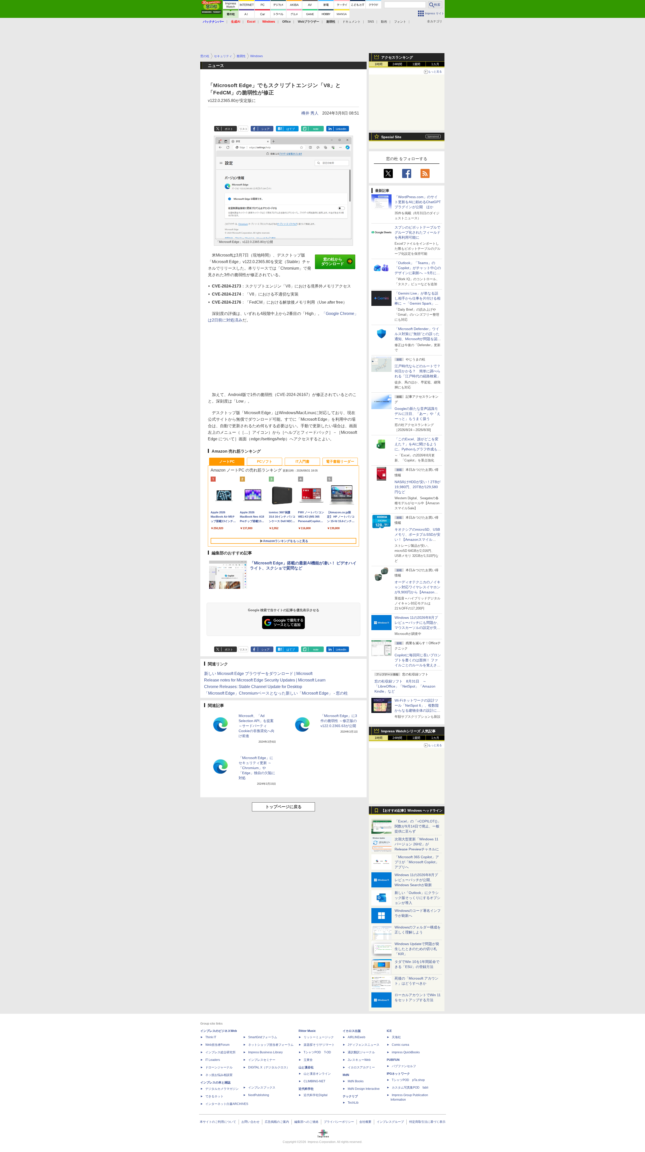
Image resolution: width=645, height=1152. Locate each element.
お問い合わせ (250, 1122)
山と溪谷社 (306, 1067)
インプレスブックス (261, 1087)
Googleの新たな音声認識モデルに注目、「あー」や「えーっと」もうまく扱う (417, 414)
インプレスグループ (390, 1122)
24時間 (397, 64)
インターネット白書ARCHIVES (226, 1104)
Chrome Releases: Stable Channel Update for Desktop (253, 687)
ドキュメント (351, 21)
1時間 (378, 64)
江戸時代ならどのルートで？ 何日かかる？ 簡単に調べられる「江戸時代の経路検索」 (419, 371)
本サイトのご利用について (218, 1122)
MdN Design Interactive (364, 1089)
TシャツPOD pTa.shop (408, 1080)
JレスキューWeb (359, 1060)
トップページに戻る (283, 807)
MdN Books (356, 1081)
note (315, 128)
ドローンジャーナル (219, 1067)
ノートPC (227, 461)
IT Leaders (212, 1060)
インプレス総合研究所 (220, 1052)
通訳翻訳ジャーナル (361, 1052)
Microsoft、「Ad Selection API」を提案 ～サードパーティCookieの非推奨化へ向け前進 (256, 726)
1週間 (416, 64)
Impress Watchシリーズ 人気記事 (408, 731)
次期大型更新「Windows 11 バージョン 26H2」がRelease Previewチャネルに (417, 844)
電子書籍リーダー (340, 461)
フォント (400, 21)
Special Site (391, 137)
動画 (384, 21)
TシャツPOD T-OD (317, 1052)
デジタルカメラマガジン (222, 1089)
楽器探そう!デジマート (319, 1045)
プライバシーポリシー (339, 1122)
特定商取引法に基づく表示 (427, 1122)
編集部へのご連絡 (306, 1122)
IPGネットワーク (398, 1073)
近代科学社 (306, 1089)
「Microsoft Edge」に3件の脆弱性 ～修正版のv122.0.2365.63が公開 (338, 721)
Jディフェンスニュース (363, 1045)
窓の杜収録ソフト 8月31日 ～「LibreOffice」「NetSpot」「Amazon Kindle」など (404, 686)
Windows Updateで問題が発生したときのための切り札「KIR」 (417, 949)
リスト (243, 128)
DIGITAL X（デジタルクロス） (268, 1067)
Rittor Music (307, 1031)
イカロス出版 (352, 1031)
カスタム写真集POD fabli (410, 1087)
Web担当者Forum (217, 1045)
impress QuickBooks (406, 1052)
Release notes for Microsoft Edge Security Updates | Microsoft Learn (265, 680)
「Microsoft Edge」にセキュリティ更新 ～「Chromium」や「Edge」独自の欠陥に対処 (257, 768)
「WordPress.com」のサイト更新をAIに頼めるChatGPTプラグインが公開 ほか (418, 202)
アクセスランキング (397, 57)
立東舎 (308, 1060)
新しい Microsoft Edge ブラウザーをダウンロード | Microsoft (258, 673)
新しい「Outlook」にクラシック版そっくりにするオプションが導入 (417, 898)
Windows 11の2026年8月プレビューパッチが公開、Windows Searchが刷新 (416, 880)
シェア (265, 128)
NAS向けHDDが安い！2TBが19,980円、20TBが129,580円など (417, 487)
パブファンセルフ (404, 1066)
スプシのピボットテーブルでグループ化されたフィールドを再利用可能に (417, 232)
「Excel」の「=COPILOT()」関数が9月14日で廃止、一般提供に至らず (418, 826)
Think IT (210, 1037)
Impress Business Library (265, 1052)
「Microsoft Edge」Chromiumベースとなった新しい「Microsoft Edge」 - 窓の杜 (276, 693)
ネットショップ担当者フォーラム (271, 1045)
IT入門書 (302, 461)
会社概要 (365, 1122)
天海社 (396, 1037)
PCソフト (264, 461)
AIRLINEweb (356, 1037)
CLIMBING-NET (314, 1081)
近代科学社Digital (316, 1095)
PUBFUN (393, 1060)
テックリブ (350, 1096)
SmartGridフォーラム (262, 1037)
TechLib (353, 1102)
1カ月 (435, 64)
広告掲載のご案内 (277, 1122)
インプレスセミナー (261, 1060)
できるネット (214, 1096)
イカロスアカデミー (361, 1067)
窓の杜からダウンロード (332, 261)
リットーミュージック (319, 1037)
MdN (346, 1075)
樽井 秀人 (309, 113)
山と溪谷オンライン (317, 1073)
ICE (389, 1031)
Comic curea (400, 1045)
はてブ (290, 128)
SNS (371, 21)
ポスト (229, 128)
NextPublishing (258, 1095)
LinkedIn (341, 128)
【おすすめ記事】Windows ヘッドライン (411, 810)
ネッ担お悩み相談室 (219, 1075)
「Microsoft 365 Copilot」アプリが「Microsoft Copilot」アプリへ (417, 862)
